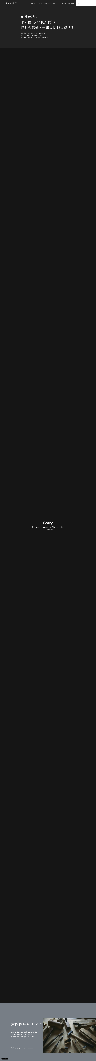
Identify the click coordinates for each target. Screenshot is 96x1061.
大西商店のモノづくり (42, 3)
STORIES (58, 3)
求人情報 (64, 3)
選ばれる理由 (52, 3)
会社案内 (33, 3)
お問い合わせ (71, 3)
